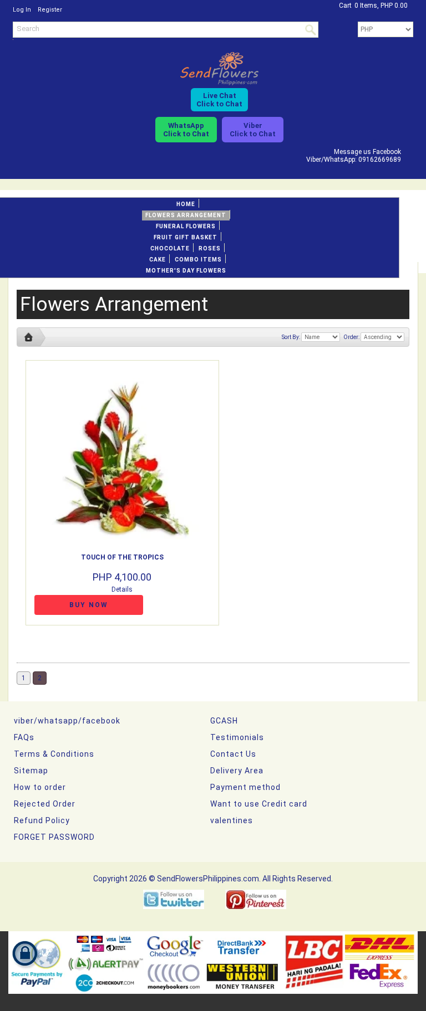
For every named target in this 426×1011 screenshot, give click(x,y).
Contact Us (233, 754)
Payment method (245, 787)
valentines (231, 820)
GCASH (224, 720)
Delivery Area (236, 770)
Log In (22, 9)
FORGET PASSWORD (54, 837)
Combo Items (198, 259)
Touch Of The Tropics (122, 557)
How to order (40, 787)
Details (122, 589)
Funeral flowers (186, 226)
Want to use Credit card (258, 803)
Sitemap (31, 770)
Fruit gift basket (185, 237)
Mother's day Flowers (186, 271)
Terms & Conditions (54, 754)
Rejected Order (44, 803)
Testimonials (237, 737)
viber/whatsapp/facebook (67, 720)
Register (50, 9)
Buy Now (88, 605)
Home (185, 204)
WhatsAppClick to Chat (186, 129)
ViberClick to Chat (253, 129)
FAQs (24, 737)
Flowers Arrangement (185, 215)
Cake (157, 259)
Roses (210, 248)
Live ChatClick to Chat (219, 99)
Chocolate (170, 248)
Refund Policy (42, 820)
